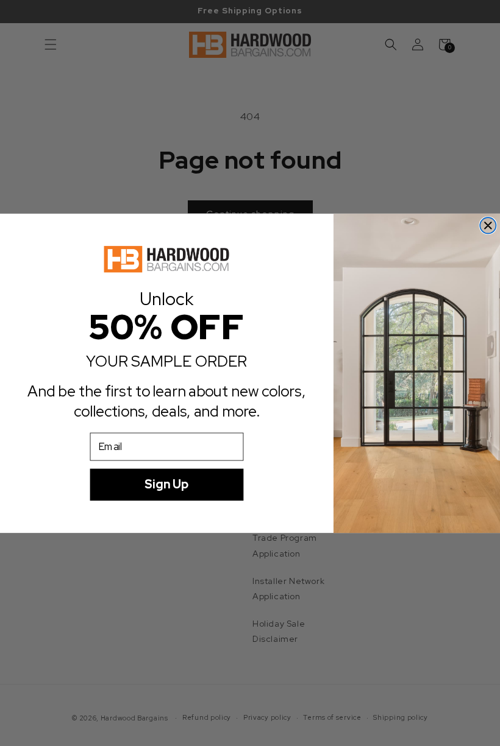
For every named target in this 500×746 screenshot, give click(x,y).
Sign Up (166, 484)
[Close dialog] (488, 225)
